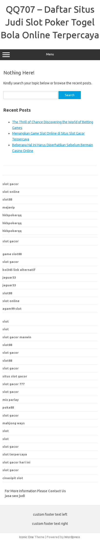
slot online (10, 191)
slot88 (7, 199)
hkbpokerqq (12, 215)
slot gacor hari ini (16, 462)
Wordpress (72, 537)
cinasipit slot (12, 478)
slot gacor (10, 184)
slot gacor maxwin (16, 337)
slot (5, 321)
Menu (50, 54)
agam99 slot (12, 308)
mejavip (8, 207)
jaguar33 (9, 277)
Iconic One (26, 537)
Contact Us (57, 491)
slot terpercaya (14, 454)
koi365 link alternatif (18, 269)
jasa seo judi (15, 496)
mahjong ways (13, 423)
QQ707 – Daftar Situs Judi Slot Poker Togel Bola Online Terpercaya (50, 22)
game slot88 (12, 254)
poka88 (8, 407)
